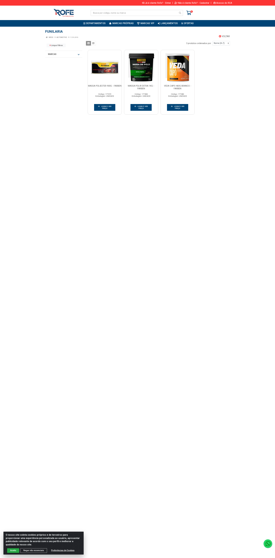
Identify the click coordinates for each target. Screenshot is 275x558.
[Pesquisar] (180, 13)
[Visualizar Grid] (88, 43)
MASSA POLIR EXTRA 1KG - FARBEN (141, 87)
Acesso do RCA (224, 3)
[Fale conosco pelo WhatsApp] (268, 543)
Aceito (13, 550)
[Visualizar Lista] (93, 43)
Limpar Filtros (57, 45)
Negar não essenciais (33, 550)
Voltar (225, 36)
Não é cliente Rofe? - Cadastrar (193, 3)
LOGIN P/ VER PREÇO (106, 107)
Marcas (52, 54)
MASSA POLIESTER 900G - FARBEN (104, 86)
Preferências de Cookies (62, 550)
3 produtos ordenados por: (198, 43)
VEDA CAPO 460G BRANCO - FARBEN (177, 87)
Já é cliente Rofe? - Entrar (158, 3)
